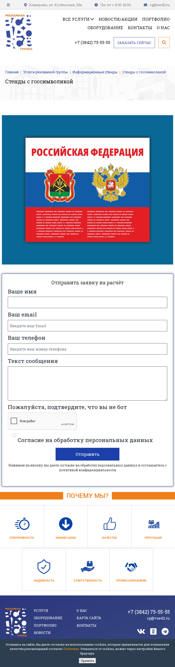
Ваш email (22, 314)
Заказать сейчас (134, 42)
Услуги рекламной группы (45, 72)
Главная (12, 72)
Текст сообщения (33, 361)
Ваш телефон (26, 337)
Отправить (88, 454)
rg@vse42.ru (160, 5)
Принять (87, 661)
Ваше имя (22, 291)
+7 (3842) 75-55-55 (92, 42)
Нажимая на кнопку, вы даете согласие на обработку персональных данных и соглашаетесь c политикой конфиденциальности (87, 467)
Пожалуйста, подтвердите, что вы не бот (67, 407)
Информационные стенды (95, 72)
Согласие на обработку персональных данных (85, 440)
